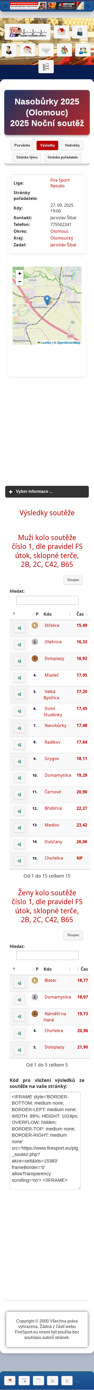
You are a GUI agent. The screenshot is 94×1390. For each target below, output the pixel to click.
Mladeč (52, 675)
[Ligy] (46, 67)
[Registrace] (9, 50)
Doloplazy (54, 658)
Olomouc (59, 231)
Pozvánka (22, 145)
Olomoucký (61, 238)
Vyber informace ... (52, 491)
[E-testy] (64, 50)
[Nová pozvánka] (24, 1380)
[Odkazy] (27, 50)
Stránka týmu (27, 157)
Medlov (52, 825)
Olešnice (53, 642)
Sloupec (73, 580)
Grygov (52, 758)
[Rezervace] (52, 1380)
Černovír (53, 792)
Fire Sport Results (60, 183)
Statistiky (72, 145)
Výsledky (47, 145)
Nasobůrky (55, 725)
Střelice (52, 625)
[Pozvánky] (38, 1380)
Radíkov (52, 742)
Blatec (51, 980)
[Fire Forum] (83, 50)
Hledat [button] (88, 6)
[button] (13, 614)
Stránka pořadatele (63, 157)
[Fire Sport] (27, 32)
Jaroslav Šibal (63, 245)
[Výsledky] (67, 1380)
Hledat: (17, 591)
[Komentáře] (46, 50)
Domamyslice (58, 775)
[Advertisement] (47, 432)
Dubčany (53, 841)
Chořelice (54, 858)
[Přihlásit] (79, 32)
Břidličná (53, 808)
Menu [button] (5, 6)
